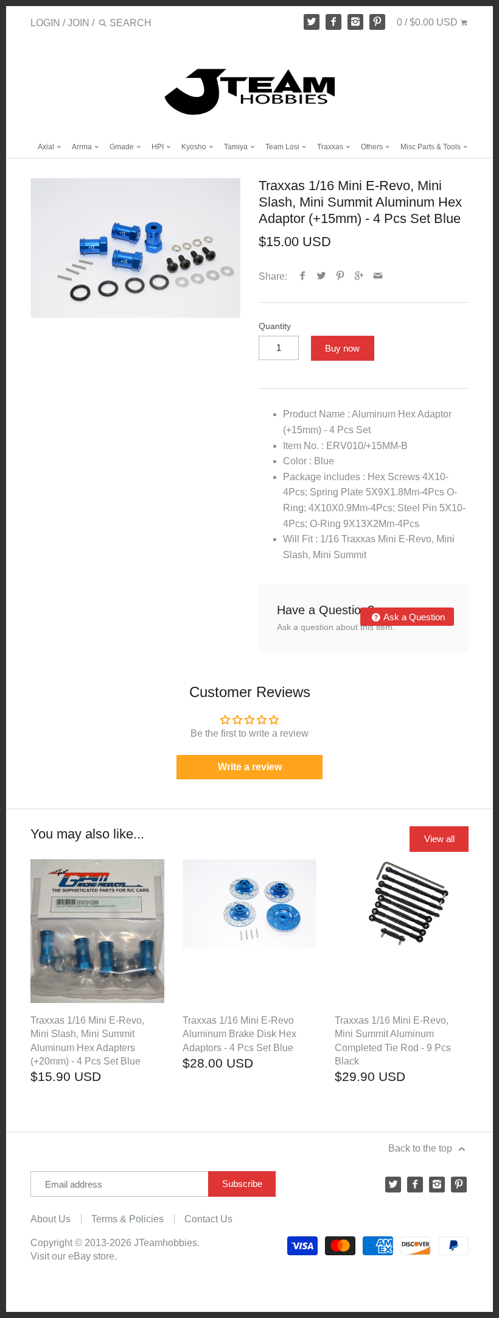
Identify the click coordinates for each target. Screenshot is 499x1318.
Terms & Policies (127, 1219)
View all (439, 839)
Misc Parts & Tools (431, 147)
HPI (159, 147)
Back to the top (421, 1148)
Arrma (83, 147)
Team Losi (283, 147)
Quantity (275, 326)
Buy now (342, 348)
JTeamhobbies (165, 1243)
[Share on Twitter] (321, 276)
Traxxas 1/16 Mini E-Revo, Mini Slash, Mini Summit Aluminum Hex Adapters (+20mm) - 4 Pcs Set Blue (87, 1040)
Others (373, 147)
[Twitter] (311, 22)
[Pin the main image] (340, 276)
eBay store (91, 1256)
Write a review (250, 767)
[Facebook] (333, 22)
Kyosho (194, 147)
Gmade (123, 147)
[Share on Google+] (359, 276)
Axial (47, 147)
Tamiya (237, 147)
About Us (50, 1219)
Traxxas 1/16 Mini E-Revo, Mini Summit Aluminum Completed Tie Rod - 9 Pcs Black (393, 1040)
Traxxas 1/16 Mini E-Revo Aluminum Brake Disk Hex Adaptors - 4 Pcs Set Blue (239, 1034)
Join (78, 23)
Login (45, 23)
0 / (427, 22)
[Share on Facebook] (302, 276)
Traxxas (331, 147)
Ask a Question (413, 617)
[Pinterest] (377, 22)
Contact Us (208, 1219)
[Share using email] (378, 276)
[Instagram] (355, 22)
